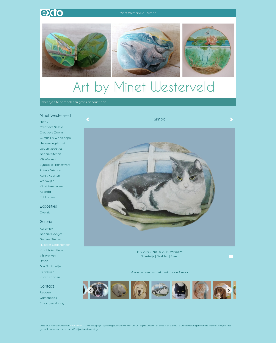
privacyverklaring (52, 303)
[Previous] (90, 290)
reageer (46, 292)
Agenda (45, 192)
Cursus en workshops (55, 138)
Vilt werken (48, 159)
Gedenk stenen (50, 154)
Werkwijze (47, 181)
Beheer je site (49, 102)
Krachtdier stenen (52, 250)
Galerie (46, 221)
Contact (47, 286)
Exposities (48, 206)
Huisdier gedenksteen (55, 245)
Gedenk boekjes (51, 148)
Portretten (47, 272)
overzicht (46, 212)
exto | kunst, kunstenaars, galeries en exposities (52, 13)
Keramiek (46, 228)
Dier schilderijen (51, 266)
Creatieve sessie (51, 127)
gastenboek (48, 298)
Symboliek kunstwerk (55, 165)
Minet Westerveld (132, 13)
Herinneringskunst (52, 143)
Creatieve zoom (51, 132)
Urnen (44, 261)
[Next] (229, 290)
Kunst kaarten (50, 175)
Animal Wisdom (51, 170)
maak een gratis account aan (85, 102)
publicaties (47, 197)
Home (44, 122)
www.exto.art (77, 325)
